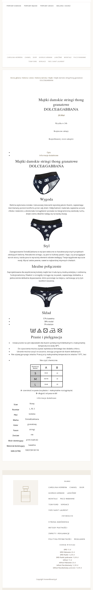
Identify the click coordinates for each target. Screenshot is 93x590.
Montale (68, 57)
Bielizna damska (41, 78)
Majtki (51, 78)
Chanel (28, 57)
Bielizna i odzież (64, 6)
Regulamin (79, 539)
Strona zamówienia (58, 522)
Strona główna (15, 78)
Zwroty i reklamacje (59, 533)
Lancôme (58, 57)
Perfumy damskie (14, 6)
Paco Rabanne (80, 57)
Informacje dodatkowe (48, 155)
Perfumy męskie (30, 6)
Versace (42, 61)
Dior (35, 57)
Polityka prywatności (60, 539)
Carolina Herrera (15, 57)
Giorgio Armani (45, 57)
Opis (49, 152)
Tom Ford (33, 61)
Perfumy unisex (47, 6)
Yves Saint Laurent (56, 61)
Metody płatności (57, 527)
